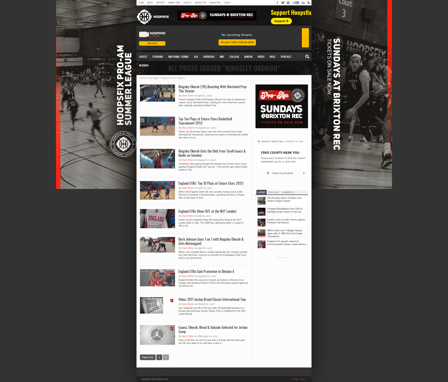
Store (141, 2)
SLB (196, 57)
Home (143, 78)
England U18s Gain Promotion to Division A (206, 271)
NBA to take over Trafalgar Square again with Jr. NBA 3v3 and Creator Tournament (285, 233)
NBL (222, 57)
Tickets (227, 2)
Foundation (214, 2)
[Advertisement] (281, 310)
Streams (157, 57)
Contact (187, 2)
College (234, 57)
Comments (288, 192)
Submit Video (174, 2)
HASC (273, 57)
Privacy (295, 379)
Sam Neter (188, 95)
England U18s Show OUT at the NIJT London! (207, 211)
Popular (273, 192)
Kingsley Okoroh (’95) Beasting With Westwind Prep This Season (212, 88)
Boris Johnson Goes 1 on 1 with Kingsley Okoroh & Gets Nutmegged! (211, 241)
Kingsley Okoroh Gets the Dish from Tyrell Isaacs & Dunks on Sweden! (212, 153)
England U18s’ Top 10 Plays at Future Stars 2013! (210, 183)
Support (160, 2)
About (150, 2)
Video (261, 57)
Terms (302, 379)
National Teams (178, 57)
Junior (248, 57)
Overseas (209, 57)
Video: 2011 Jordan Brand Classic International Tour (212, 299)
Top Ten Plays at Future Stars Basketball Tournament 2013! (205, 121)
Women (143, 65)
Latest (143, 57)
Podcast (286, 57)
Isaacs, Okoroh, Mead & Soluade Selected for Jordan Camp (212, 329)
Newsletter (200, 2)
